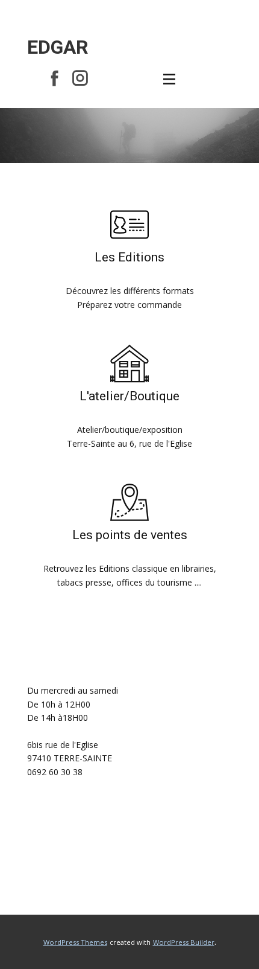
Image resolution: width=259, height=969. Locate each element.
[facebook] (54, 78)
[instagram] (80, 78)
